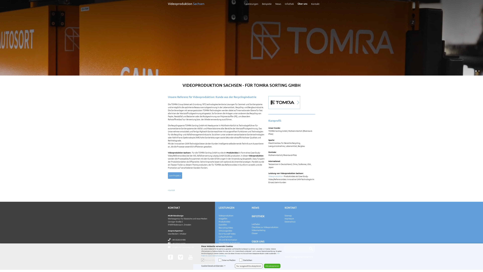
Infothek (289, 3)
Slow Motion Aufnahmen (229, 242)
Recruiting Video (226, 227)
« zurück (171, 190)
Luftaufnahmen (225, 236)
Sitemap (288, 215)
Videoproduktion (186, 4)
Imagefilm (223, 218)
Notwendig (210, 260)
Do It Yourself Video (227, 233)
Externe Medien (229, 260)
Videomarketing (258, 230)
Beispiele (267, 3)
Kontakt (315, 3)
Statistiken (247, 260)
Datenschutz (290, 221)
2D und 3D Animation (228, 239)
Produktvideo (224, 221)
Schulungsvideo (225, 230)
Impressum (289, 218)
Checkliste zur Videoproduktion (265, 227)
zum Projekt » (175, 175)
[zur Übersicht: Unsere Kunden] (284, 102)
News (278, 3)
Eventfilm (223, 224)
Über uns (302, 3)
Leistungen (252, 3)
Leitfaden (256, 224)
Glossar (255, 233)
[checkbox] (202, 260)
